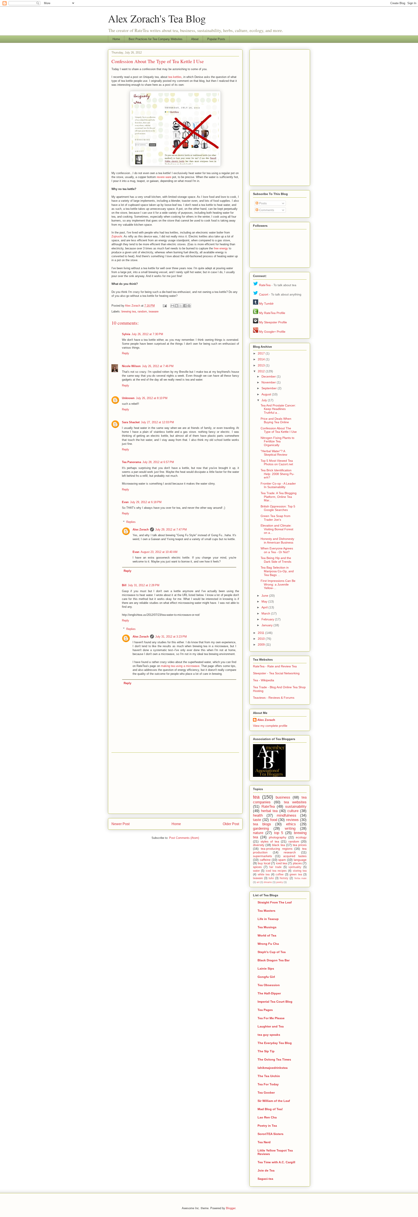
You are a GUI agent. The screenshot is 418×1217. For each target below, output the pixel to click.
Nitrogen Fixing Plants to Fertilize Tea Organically (277, 441)
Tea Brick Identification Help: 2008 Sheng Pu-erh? (277, 473)
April (264, 607)
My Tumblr (266, 303)
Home (116, 39)
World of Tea (267, 935)
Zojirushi (116, 236)
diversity (258, 845)
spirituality (294, 867)
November (269, 382)
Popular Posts (216, 39)
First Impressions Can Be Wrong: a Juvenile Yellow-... (278, 584)
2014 (262, 359)
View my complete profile (270, 725)
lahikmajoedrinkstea (273, 1067)
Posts (262, 203)
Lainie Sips (266, 968)
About (195, 39)
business (283, 797)
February (268, 619)
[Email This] (172, 306)
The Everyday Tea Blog (275, 1043)
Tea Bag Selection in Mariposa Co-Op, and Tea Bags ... (277, 571)
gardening (261, 828)
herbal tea (269, 811)
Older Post (231, 824)
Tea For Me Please (271, 1018)
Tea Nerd (264, 1142)
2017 (262, 353)
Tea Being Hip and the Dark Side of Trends (276, 559)
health (258, 815)
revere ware (164, 177)
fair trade (275, 867)
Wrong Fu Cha (268, 943)
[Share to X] (181, 306)
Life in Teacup (268, 919)
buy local (264, 863)
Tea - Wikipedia (263, 680)
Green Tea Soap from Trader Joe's (275, 517)
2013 (262, 365)
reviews (292, 820)
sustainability (296, 806)
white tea (264, 874)
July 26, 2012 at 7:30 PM (147, 334)
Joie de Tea (266, 1170)
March (266, 613)
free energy (221, 248)
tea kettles (175, 77)
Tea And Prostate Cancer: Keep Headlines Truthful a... (278, 409)
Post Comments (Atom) (184, 837)
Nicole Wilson (131, 366)
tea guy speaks (269, 1034)
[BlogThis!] (176, 306)
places (297, 863)
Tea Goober (266, 1092)
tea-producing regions (276, 848)
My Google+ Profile (272, 331)
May (264, 601)
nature (258, 833)
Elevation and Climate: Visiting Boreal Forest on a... (277, 529)
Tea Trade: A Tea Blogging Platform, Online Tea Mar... (279, 496)
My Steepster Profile (273, 322)
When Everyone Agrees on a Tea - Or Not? (277, 550)
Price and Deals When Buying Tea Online (276, 420)
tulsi (271, 878)
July (264, 400)
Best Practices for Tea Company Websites (155, 39)
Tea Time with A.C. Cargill (276, 1162)
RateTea (265, 285)
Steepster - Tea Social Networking (276, 673)
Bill (124, 585)
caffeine (265, 859)
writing (290, 828)
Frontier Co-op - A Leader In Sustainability (278, 485)
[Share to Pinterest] (189, 306)
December (269, 376)
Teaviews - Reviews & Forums (273, 697)
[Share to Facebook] (185, 306)
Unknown (128, 398)
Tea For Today (268, 1084)
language (300, 859)
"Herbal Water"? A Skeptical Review (274, 453)
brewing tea (128, 311)
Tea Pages (265, 1010)
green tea (296, 874)
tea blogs (262, 824)
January (267, 625)
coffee (279, 874)
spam (282, 859)
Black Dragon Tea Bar (274, 960)
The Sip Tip (266, 1051)
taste (257, 820)
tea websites (295, 802)
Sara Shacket (131, 422)
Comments (266, 210)
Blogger (230, 1208)
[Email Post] (164, 305)
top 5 (278, 833)
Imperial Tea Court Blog (275, 1001)
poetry (279, 882)
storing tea (300, 870)
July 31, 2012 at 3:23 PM (171, 636)
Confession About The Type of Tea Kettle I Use (279, 430)
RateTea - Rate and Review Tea (275, 666)
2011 (261, 633)
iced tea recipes (276, 870)
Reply (125, 353)
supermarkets (262, 856)
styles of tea (270, 841)
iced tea (281, 863)
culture (292, 811)
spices (257, 867)
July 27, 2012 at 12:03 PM (157, 422)
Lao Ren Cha (267, 1117)
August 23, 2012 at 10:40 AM (159, 552)
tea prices (300, 845)
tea (256, 797)
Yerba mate (300, 878)
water (256, 870)
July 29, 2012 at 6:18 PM (146, 502)
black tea (278, 845)
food (273, 820)
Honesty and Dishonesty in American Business (277, 540)
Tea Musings (267, 927)
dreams (268, 882)
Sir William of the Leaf (274, 1101)
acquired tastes (295, 856)
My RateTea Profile (272, 313)
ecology (301, 837)
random (142, 311)
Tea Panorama (131, 462)
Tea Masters (266, 910)
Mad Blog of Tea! (270, 1109)
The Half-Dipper (269, 993)
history (284, 878)
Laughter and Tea (271, 1026)
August (266, 394)
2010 (262, 638)
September (269, 388)
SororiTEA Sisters (270, 1134)
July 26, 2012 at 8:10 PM (151, 398)
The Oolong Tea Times (274, 1059)
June (265, 595)
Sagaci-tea (265, 1178)
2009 (262, 644)
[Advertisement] (175, 783)
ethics (291, 824)
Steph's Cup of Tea (272, 952)
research (290, 852)
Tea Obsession (269, 985)
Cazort (263, 294)
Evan (125, 502)
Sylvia (126, 334)
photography (277, 837)
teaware (153, 311)
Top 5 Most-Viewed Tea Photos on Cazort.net (277, 462)
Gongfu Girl (266, 977)
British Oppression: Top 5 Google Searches (278, 508)
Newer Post (120, 824)
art (258, 882)
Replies (131, 522)
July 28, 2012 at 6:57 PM (158, 462)
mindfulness (286, 815)
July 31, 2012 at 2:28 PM (143, 585)
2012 (262, 371)
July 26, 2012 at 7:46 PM (158, 366)
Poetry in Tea (267, 1125)
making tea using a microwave (180, 666)
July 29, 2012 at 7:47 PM (171, 529)
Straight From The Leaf (275, 902)
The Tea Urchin (269, 1076)
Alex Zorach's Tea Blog (157, 18)
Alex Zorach (133, 305)
